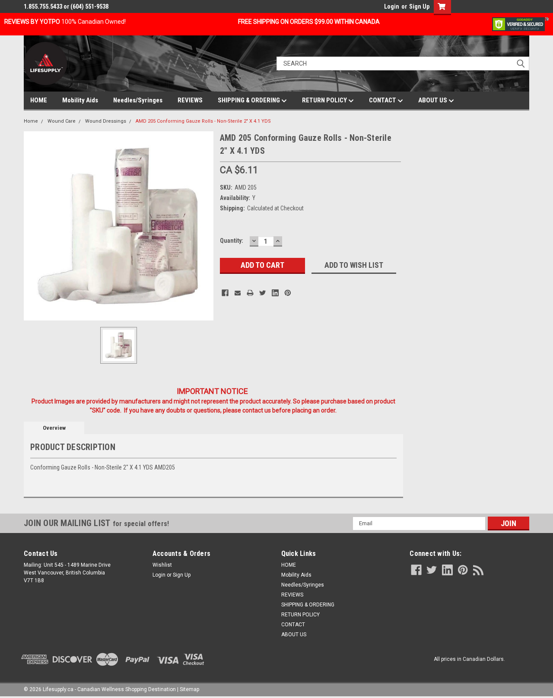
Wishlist (162, 565)
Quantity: (231, 240)
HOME (38, 100)
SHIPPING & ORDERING (249, 100)
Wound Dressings (105, 121)
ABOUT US (433, 100)
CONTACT (383, 100)
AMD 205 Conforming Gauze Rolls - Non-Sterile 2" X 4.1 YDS (203, 121)
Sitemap (189, 689)
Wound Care (62, 121)
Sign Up (419, 6)
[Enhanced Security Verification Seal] (520, 23)
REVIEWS (190, 100)
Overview (54, 428)
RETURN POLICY (325, 100)
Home (31, 121)
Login (391, 6)
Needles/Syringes (137, 100)
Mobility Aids (80, 100)
